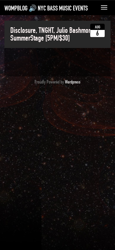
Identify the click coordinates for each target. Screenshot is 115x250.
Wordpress (72, 82)
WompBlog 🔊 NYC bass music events (46, 8)
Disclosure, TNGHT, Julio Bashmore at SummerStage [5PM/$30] (54, 34)
